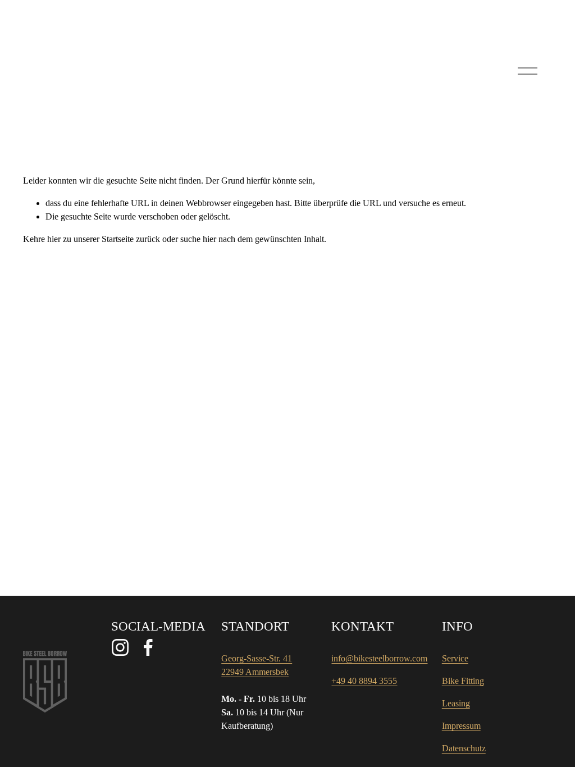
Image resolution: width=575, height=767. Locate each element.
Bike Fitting (463, 681)
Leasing (456, 703)
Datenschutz (464, 748)
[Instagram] (120, 647)
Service (455, 658)
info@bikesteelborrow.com (379, 658)
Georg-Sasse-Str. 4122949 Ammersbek (256, 665)
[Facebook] (148, 647)
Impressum (461, 726)
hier (54, 239)
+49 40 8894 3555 (364, 681)
